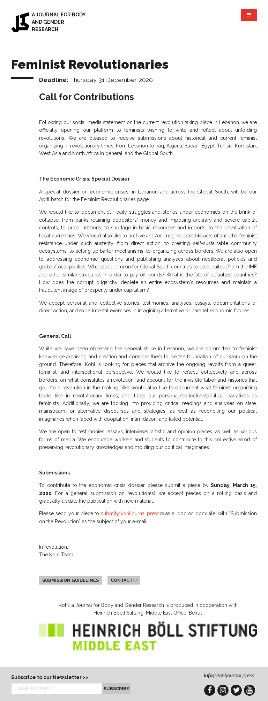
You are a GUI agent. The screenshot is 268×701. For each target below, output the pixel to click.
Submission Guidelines (70, 580)
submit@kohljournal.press (132, 513)
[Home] (20, 22)
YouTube (249, 690)
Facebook (210, 690)
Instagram (223, 690)
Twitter (236, 690)
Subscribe (116, 688)
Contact (125, 580)
